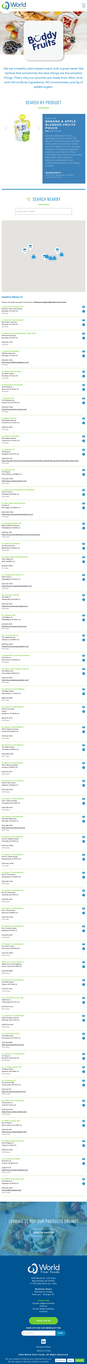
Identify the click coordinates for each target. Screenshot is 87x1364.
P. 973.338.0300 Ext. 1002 (43, 1284)
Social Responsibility (43, 1309)
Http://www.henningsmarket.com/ (15, 606)
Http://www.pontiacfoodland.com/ (15, 1170)
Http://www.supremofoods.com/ (14, 409)
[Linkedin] (43, 1341)
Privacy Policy (43, 1347)
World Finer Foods (14, 5)
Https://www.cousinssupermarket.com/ (17, 586)
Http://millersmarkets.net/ (11, 1190)
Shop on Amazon (43, 1233)
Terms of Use (43, 1351)
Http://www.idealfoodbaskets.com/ (15, 362)
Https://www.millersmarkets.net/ (14, 1112)
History (43, 1306)
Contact (43, 1311)
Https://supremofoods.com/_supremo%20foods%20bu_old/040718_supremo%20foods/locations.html (40, 461)
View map (83, 307)
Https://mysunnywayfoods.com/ (14, 1091)
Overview (43, 1301)
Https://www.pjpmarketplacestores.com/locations (21, 534)
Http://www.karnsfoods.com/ (13, 1045)
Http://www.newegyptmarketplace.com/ (17, 514)
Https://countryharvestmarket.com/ (15, 646)
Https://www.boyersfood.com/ (13, 828)
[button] (57, 251)
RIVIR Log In (43, 1321)
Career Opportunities (43, 1303)
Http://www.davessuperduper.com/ (15, 680)
